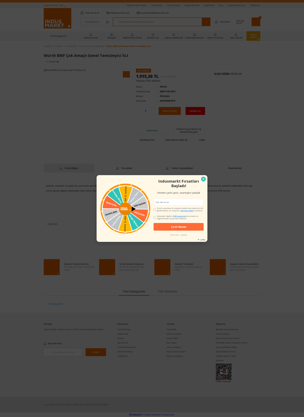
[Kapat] (203, 179)
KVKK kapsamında (179, 216)
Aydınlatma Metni (187, 211)
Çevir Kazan (178, 227)
